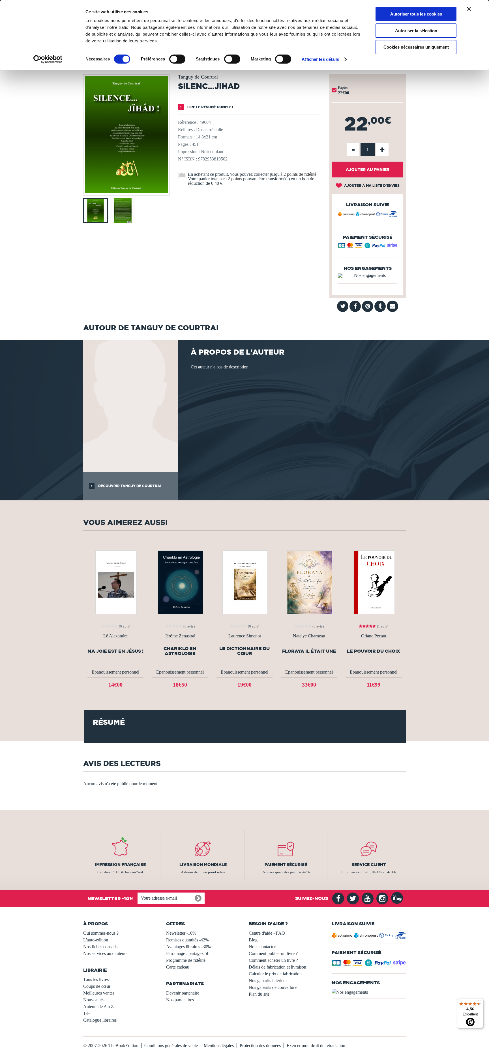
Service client (369, 864)
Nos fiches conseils (100, 946)
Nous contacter (262, 946)
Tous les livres (96, 979)
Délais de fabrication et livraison (277, 967)
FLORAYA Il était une (309, 651)
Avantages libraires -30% (188, 946)
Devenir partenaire (182, 993)
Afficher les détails (320, 59)
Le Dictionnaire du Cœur (244, 651)
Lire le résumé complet (210, 107)
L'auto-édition (95, 939)
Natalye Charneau (309, 636)
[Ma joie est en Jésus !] (115, 581)
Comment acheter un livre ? (273, 960)
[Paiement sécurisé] (367, 246)
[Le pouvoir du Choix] (373, 581)
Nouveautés (93, 999)
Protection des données (260, 1045)
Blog (253, 939)
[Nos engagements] (367, 275)
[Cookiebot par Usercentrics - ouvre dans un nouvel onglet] (48, 59)
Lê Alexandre (115, 636)
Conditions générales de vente (171, 1045)
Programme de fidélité (185, 960)
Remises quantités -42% (187, 939)
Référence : (188, 122)
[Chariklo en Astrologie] (180, 581)
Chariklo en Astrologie (180, 651)
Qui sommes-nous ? (101, 933)
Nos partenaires (180, 999)
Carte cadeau (177, 967)
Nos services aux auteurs (105, 953)
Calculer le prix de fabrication (275, 973)
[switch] (177, 59)
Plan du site (259, 994)
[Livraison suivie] (367, 215)
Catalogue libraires (100, 1020)
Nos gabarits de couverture (273, 987)
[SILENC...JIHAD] (126, 191)
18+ (86, 1013)
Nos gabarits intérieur (268, 980)
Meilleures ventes (98, 993)
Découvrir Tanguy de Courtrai (129, 486)
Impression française (120, 864)
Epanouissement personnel (115, 672)
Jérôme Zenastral (180, 636)
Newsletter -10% (181, 933)
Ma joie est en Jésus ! (115, 651)
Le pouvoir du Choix (373, 651)
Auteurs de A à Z (98, 1006)
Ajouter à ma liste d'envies (371, 185)
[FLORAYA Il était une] (309, 581)
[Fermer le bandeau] (469, 9)
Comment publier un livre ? (273, 953)
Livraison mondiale (203, 864)
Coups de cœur (96, 986)
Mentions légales (219, 1045)
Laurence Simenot (244, 636)
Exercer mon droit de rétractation (316, 1045)
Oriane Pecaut (373, 636)
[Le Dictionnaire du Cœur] (244, 581)
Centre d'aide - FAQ (267, 933)
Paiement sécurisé (286, 864)
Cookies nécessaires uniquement (416, 47)
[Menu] (480, 1001)
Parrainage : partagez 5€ (187, 953)
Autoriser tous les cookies (416, 14)
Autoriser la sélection (416, 30)
